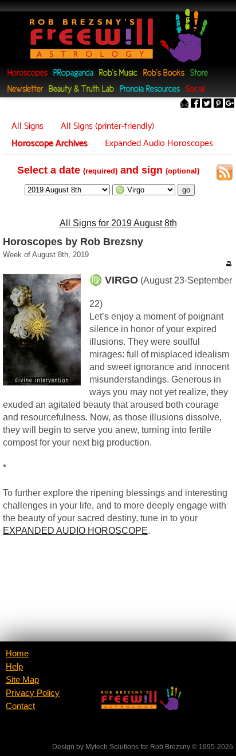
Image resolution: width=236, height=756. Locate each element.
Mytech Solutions (112, 747)
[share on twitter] (206, 104)
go (186, 190)
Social (195, 89)
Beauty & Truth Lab (81, 89)
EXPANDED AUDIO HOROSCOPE (75, 531)
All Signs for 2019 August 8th (118, 223)
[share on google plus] (229, 104)
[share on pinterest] (218, 104)
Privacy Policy (33, 693)
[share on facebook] (195, 104)
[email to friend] (184, 104)
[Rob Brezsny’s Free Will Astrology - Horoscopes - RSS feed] (224, 174)
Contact (20, 706)
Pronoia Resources (150, 89)
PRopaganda (73, 73)
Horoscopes (27, 73)
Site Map (22, 679)
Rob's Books (163, 73)
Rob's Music (118, 73)
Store (199, 73)
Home (17, 653)
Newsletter (25, 89)
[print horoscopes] (228, 263)
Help (14, 666)
